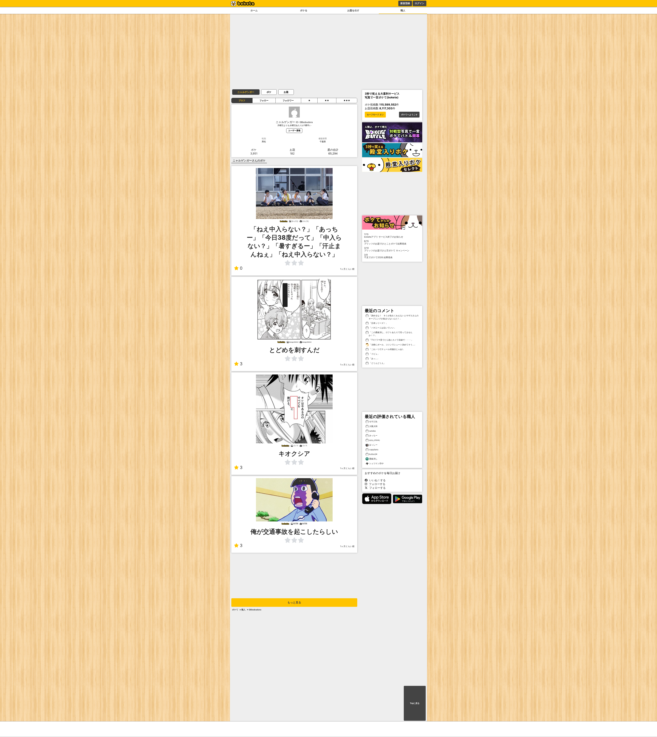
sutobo (372, 431)
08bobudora (255, 609)
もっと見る (294, 602)
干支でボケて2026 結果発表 (378, 256)
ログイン (419, 3)
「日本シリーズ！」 (378, 323)
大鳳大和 (373, 426)
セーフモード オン (375, 114)
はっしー (373, 444)
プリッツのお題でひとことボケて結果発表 (385, 242)
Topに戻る (415, 703)
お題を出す (353, 10)
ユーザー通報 (294, 130)
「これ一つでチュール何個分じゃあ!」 (387, 349)
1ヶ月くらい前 (347, 269)
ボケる (303, 10)
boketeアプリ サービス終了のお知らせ (383, 235)
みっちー (373, 435)
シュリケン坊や (376, 463)
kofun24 (373, 454)
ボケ (269, 91)
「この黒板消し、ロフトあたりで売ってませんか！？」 (390, 334)
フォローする (376, 484)
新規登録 (405, 3)
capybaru (373, 449)
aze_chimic (374, 440)
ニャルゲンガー (245, 91)
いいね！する (377, 480)
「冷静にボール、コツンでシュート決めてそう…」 (392, 344)
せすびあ (373, 421)
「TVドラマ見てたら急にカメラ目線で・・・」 (391, 340)
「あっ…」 (374, 358)
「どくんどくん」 (377, 363)
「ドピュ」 (374, 354)
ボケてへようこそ (409, 114)
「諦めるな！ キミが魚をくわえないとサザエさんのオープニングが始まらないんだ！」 (393, 317)
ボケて (235, 609)
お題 (286, 91)
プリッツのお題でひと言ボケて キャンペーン (386, 249)
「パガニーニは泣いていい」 (382, 327)
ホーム (254, 10)
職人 (403, 10)
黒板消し (373, 458)
